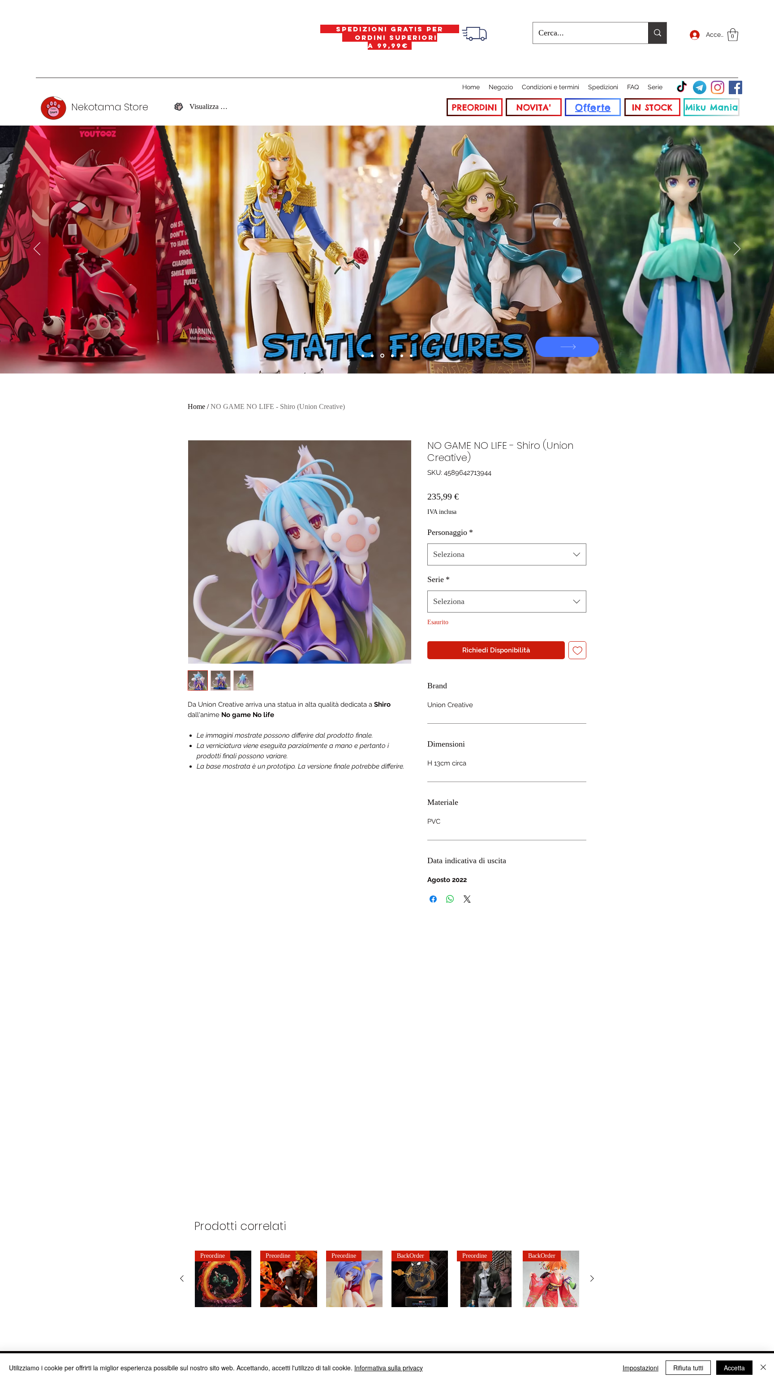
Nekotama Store (109, 107)
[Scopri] (567, 347)
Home (196, 406)
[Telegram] (699, 87)
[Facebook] (735, 87)
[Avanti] (737, 249)
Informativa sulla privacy (388, 1367)
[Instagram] (717, 87)
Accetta (734, 1367)
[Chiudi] (763, 1367)
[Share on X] (467, 899)
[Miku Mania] (362, 355)
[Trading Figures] (392, 355)
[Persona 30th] (372, 355)
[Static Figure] (382, 356)
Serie (438, 579)
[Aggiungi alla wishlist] (577, 650)
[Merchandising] (411, 355)
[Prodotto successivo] (592, 1278)
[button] (732, 34)
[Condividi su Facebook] (433, 899)
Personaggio (450, 532)
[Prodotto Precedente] (181, 1278)
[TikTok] (681, 87)
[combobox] (506, 554)
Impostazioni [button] (640, 1367)
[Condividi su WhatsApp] (450, 899)
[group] (387, 1279)
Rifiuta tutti (688, 1367)
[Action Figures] (401, 355)
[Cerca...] (657, 32)
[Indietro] (37, 249)
